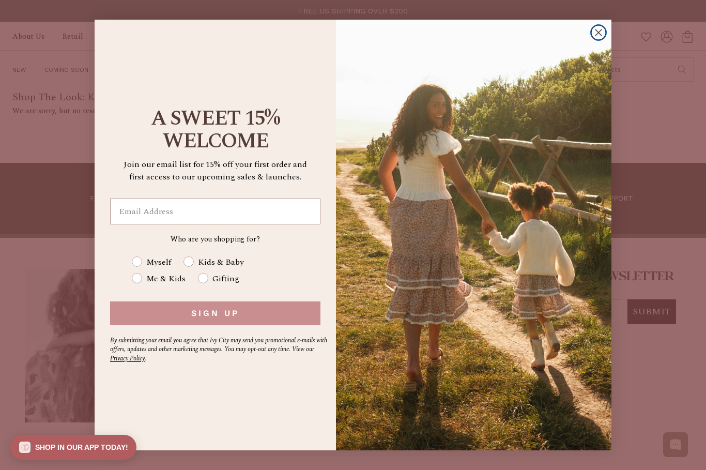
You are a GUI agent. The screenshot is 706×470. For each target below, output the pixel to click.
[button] (73, 447)
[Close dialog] (598, 32)
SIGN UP (215, 313)
